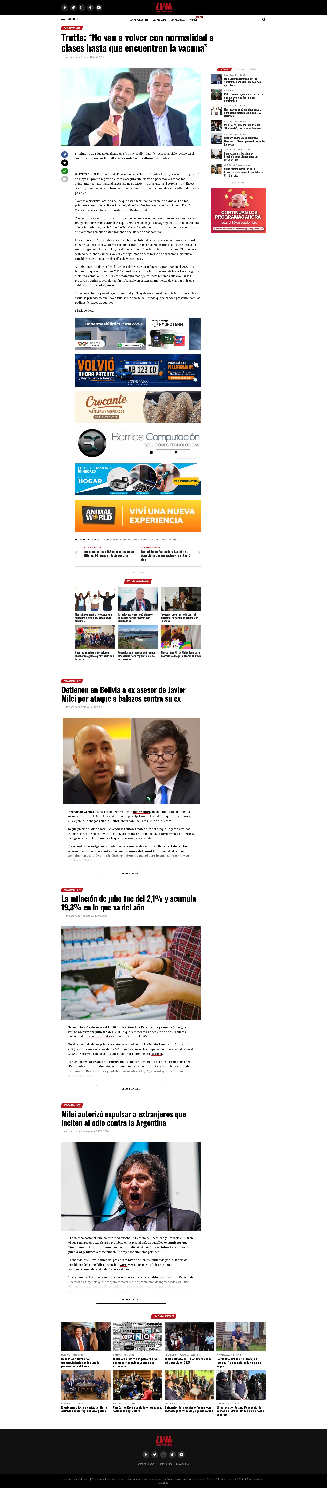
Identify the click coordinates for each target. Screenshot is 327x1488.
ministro (154, 540)
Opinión (194, 18)
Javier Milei (141, 812)
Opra (123, 1265)
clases (107, 540)
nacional (156, 1054)
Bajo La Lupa (159, 19)
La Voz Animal (177, 19)
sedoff (167, 540)
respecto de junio (98, 1036)
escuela (134, 540)
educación (120, 540)
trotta (178, 540)
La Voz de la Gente (138, 19)
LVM (144, 540)
